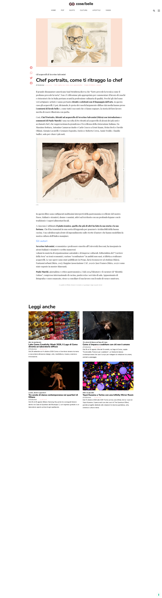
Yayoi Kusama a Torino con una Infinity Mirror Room (108, 394)
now (71, 85)
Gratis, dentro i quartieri (37, 393)
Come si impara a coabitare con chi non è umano (106, 344)
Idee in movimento (34, 342)
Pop (62, 10)
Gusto (72, 10)
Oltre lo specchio (88, 393)
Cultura (83, 10)
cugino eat (61, 85)
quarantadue (78, 85)
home (53, 10)
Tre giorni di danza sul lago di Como (95, 342)
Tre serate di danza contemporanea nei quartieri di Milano (53, 395)
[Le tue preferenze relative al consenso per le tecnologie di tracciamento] (158, 594)
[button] (154, 10)
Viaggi (108, 10)
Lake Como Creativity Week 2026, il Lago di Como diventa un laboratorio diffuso (53, 345)
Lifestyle (96, 10)
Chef (55, 85)
